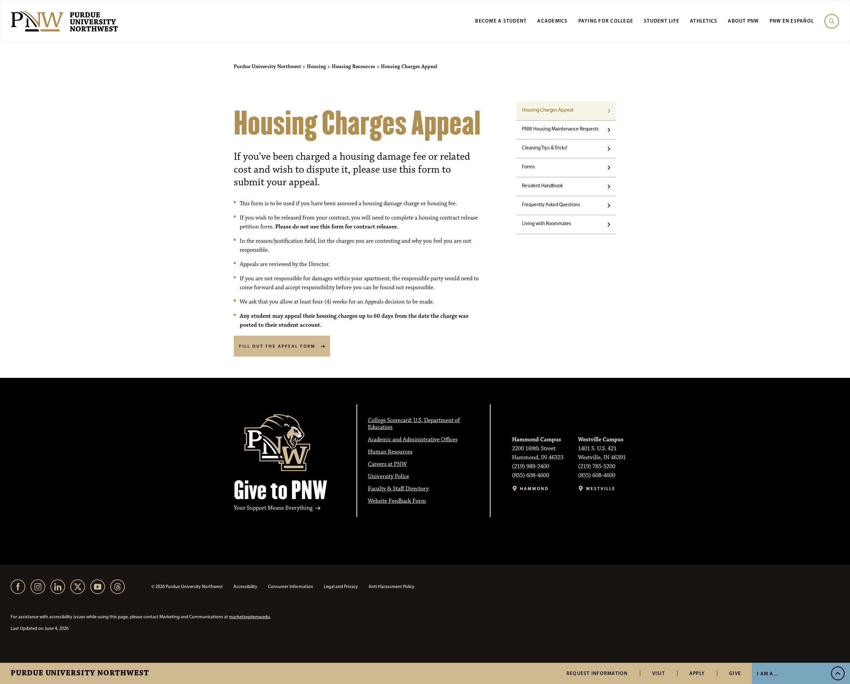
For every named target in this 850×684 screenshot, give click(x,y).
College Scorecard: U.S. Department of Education (414, 424)
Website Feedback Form (397, 501)
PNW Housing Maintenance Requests (560, 129)
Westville (601, 488)
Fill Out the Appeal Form (277, 346)
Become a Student (501, 21)
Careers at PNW (387, 464)
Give (735, 673)
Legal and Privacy (341, 586)
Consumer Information (290, 586)
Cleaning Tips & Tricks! (544, 148)
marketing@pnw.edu (249, 617)
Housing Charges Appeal (547, 110)
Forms (528, 167)
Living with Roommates (546, 223)
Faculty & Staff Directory (398, 488)
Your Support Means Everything (273, 508)
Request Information (597, 673)
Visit (658, 673)
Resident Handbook (542, 186)
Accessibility (245, 586)
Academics (552, 21)
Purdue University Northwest (80, 673)
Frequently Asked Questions (551, 205)
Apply (697, 673)
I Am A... (768, 673)
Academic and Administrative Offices (413, 439)
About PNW (743, 21)
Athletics (703, 21)
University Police (388, 476)
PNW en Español (792, 21)
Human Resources (390, 452)
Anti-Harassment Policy (391, 586)
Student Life (661, 21)
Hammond (534, 488)
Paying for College (606, 21)
